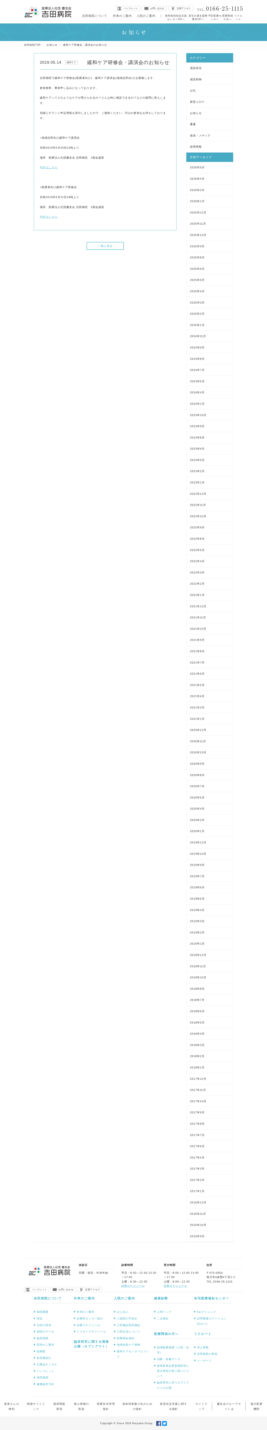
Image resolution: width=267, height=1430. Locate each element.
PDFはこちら (49, 167)
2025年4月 (197, 291)
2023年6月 (197, 448)
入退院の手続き (127, 1318)
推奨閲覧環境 (59, 1406)
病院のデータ (45, 1331)
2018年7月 (197, 999)
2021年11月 (198, 617)
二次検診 (163, 1318)
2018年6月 (197, 1011)
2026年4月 (197, 178)
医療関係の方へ (227, 17)
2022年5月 (197, 550)
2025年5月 (197, 279)
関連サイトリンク (36, 1406)
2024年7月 (197, 370)
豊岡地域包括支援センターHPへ (176, 17)
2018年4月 (197, 1033)
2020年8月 (197, 775)
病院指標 (42, 1377)
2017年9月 (197, 1112)
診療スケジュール (133, 1285)
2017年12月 (198, 1078)
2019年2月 (197, 932)
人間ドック (164, 1311)
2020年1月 (197, 831)
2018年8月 (197, 988)
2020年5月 (197, 797)
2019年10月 (198, 853)
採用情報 (196, 146)
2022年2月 (197, 583)
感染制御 (196, 79)
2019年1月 (197, 943)
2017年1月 (197, 1191)
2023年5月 (197, 460)
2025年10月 (198, 235)
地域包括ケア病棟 (128, 1344)
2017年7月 (197, 1135)
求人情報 (203, 1347)
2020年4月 (197, 808)
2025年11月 (198, 223)
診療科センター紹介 (90, 1318)
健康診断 (161, 1298)
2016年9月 (197, 1236)
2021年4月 (197, 696)
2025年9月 (197, 246)
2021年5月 (197, 685)
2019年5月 (197, 898)
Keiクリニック (206, 1311)
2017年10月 (198, 1101)
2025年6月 (197, 268)
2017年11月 (198, 1089)
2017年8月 (197, 1123)
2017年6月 (197, 1146)
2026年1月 (197, 201)
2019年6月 (197, 887)
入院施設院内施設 (128, 1325)
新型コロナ (197, 101)
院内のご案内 (45, 1344)
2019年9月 (197, 864)
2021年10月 (198, 628)
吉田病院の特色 (207, 1353)
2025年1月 (197, 325)
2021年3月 (197, 707)
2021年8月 (197, 651)
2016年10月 (198, 1224)
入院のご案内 (146, 15)
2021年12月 (198, 606)
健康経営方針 (45, 1384)
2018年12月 (198, 955)
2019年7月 (197, 876)
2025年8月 (197, 257)
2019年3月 (197, 921)
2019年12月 (198, 842)
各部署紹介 (44, 1357)
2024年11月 (198, 336)
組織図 (41, 1351)
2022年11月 (198, 504)
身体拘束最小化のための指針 (137, 1406)
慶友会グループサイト (229, 1406)
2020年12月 (198, 730)
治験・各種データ (168, 1359)
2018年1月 (197, 1067)
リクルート (238, 17)
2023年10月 (198, 415)
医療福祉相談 (125, 1338)
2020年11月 (198, 741)
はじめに (123, 1311)
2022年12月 (198, 493)
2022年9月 (197, 527)
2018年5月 (197, 1022)
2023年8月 (197, 437)
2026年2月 (197, 190)
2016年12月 (198, 1202)
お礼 (193, 90)
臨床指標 (42, 1338)
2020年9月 (197, 763)
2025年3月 (197, 302)
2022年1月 (197, 595)
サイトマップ (201, 1406)
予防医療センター (215, 17)
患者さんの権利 (11, 1406)
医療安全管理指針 (106, 1406)
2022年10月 (198, 516)
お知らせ (52, 44)
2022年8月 (197, 538)
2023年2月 (197, 471)
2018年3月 (197, 1045)
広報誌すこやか (47, 1364)
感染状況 (196, 68)
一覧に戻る (105, 245)
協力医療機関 (257, 1406)
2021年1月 (197, 718)
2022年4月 (197, 561)
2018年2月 (197, 1056)
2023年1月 (197, 482)
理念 (40, 1318)
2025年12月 (198, 212)
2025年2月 (197, 313)
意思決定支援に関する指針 (173, 1406)
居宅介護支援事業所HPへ (198, 17)
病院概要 (42, 1311)
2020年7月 (197, 786)
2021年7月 (197, 662)
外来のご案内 (122, 15)
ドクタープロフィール (91, 1331)
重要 (193, 124)
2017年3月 (197, 1168)
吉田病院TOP (32, 44)
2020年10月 (198, 752)
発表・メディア (200, 135)
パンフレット (45, 1371)
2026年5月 (197, 167)
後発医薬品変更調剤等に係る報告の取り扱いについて (173, 1371)
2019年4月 (197, 910)
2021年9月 (197, 639)
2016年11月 (198, 1213)
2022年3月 (197, 572)
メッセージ (204, 1360)
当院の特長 (44, 1325)
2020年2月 (197, 820)
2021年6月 (197, 673)
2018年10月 (198, 977)
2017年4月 (197, 1157)
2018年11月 (198, 966)
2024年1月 (197, 403)
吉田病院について (94, 15)
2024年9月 (197, 347)
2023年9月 (197, 426)
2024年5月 (197, 381)
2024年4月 (197, 392)
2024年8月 (197, 358)
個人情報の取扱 (81, 1406)
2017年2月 (197, 1180)
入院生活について (128, 1331)
